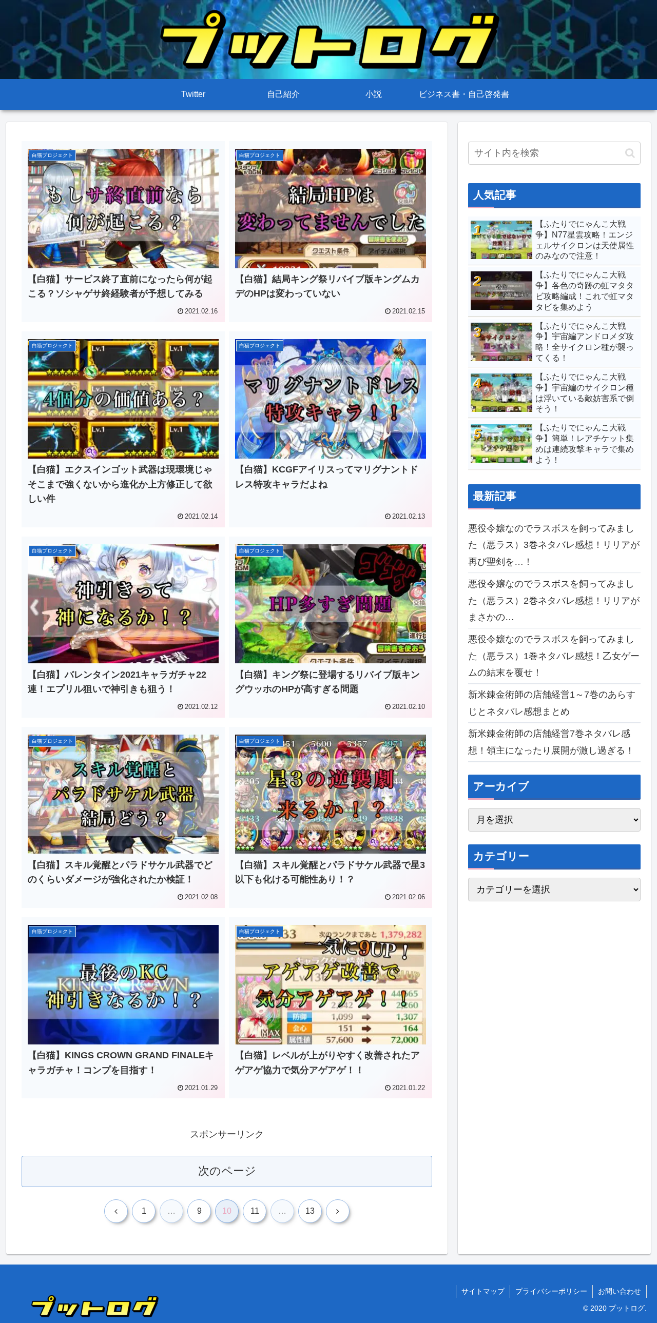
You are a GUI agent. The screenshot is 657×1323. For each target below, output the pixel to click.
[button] (630, 153)
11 (254, 1211)
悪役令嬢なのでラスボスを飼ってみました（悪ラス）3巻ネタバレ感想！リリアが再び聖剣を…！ (554, 545)
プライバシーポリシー (551, 1291)
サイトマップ (483, 1291)
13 (310, 1211)
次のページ (227, 1170)
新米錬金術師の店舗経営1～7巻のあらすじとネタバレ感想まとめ (551, 702)
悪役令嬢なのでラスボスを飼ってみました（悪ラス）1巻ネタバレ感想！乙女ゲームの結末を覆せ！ (554, 656)
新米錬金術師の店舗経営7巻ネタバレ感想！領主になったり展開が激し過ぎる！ (551, 741)
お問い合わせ (619, 1291)
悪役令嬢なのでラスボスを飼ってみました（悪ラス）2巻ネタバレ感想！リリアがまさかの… (554, 600)
